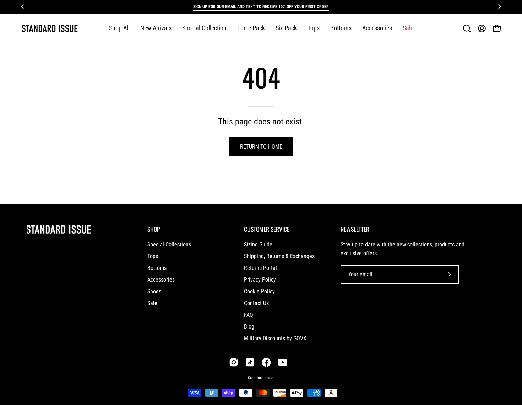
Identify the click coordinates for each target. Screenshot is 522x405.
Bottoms (157, 268)
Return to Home (261, 146)
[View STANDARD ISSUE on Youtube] (282, 362)
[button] (204, 28)
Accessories (161, 279)
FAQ (248, 314)
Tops (152, 256)
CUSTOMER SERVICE (266, 229)
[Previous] (23, 7)
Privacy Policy (260, 279)
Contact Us (256, 303)
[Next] (499, 7)
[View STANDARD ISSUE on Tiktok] (250, 362)
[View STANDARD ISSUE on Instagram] (233, 362)
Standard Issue (260, 377)
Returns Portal (260, 268)
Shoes (154, 291)
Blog (249, 326)
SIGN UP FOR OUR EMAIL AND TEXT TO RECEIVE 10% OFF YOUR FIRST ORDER (261, 6)
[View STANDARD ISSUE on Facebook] (266, 362)
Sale (152, 303)
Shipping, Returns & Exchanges (279, 256)
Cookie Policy (259, 291)
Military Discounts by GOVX (275, 338)
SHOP (153, 229)
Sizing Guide (258, 244)
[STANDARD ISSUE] (49, 28)
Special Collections (169, 244)
